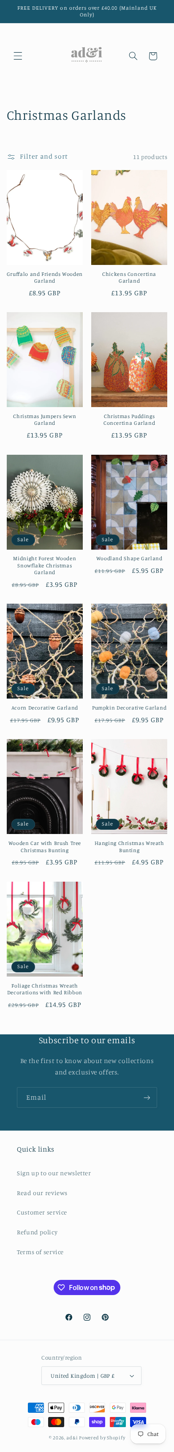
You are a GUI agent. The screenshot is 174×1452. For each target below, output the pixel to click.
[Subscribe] (147, 1097)
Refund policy (37, 1232)
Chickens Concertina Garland (129, 277)
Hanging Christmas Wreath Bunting (129, 846)
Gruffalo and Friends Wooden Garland (45, 277)
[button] (17, 56)
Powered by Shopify (102, 1438)
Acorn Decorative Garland (44, 707)
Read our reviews (42, 1192)
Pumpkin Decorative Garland (129, 707)
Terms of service (40, 1251)
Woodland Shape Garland (129, 558)
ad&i (72, 1438)
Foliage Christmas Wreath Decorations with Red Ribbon (44, 989)
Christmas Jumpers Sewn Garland (44, 419)
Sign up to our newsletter (54, 1173)
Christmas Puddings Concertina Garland (129, 419)
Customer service (42, 1212)
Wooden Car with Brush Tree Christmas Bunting (44, 846)
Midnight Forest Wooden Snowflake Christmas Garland (44, 565)
